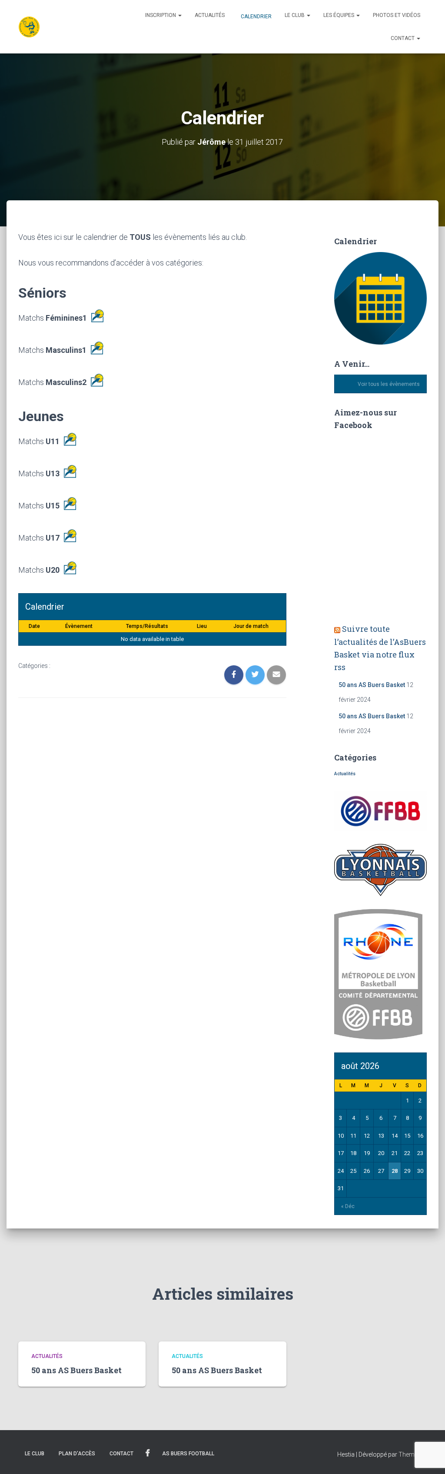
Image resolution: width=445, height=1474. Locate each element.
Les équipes (339, 15)
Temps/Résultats (147, 626)
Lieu (202, 626)
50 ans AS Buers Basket (372, 684)
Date (34, 626)
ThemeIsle (413, 1454)
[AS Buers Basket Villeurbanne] (29, 27)
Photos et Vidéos (396, 15)
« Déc (348, 1206)
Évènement (79, 626)
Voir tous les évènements (389, 384)
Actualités (210, 15)
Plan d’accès (77, 1454)
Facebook (147, 1453)
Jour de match (251, 626)
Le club (295, 15)
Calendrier (255, 16)
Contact (403, 38)
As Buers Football (188, 1454)
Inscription (161, 15)
